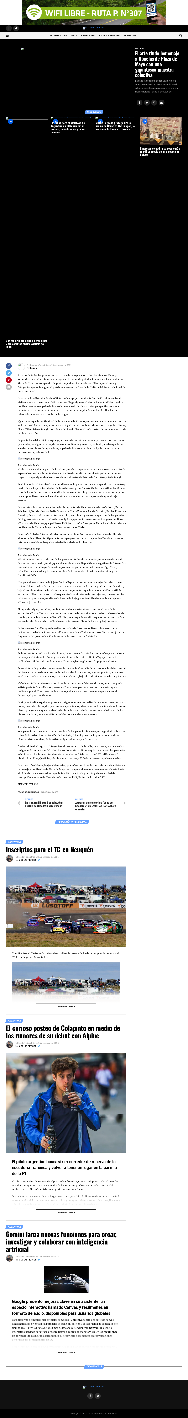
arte (55, 792)
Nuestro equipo (88, 35)
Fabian (33, 368)
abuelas (46, 792)
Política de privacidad (109, 35)
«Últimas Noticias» (58, 35)
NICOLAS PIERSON (28, 860)
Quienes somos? (131, 35)
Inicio (74, 35)
